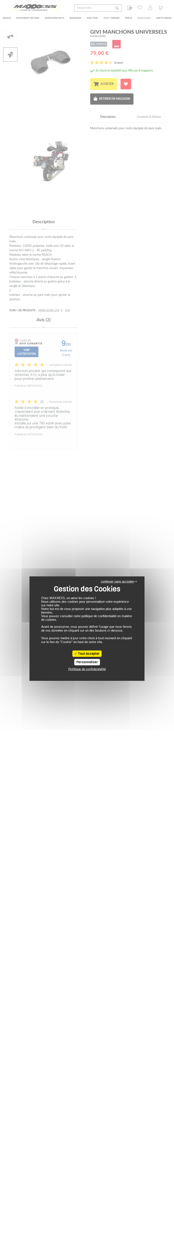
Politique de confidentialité (87, 669)
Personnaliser (87, 662)
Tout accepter (88, 654)
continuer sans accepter (117, 581)
